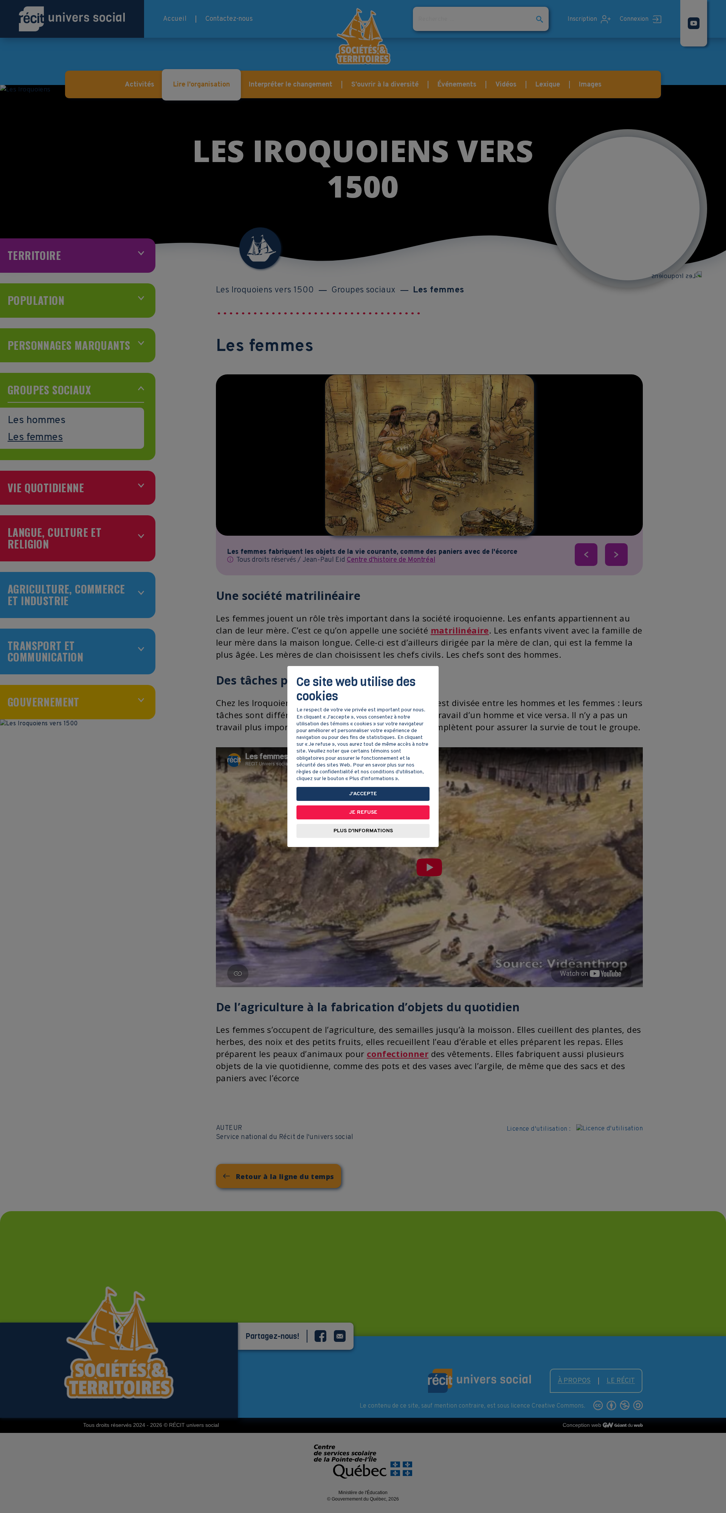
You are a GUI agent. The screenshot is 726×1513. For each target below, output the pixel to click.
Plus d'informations (363, 831)
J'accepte (363, 794)
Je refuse (363, 812)
